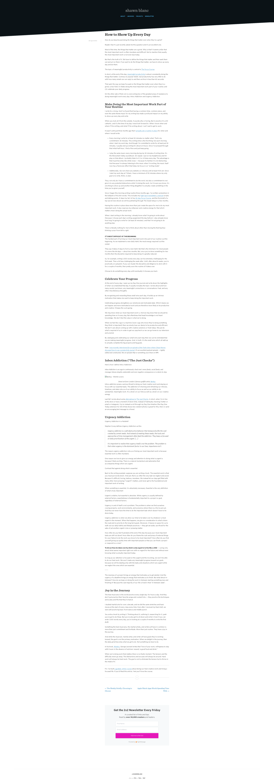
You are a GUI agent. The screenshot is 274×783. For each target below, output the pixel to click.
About (122, 16)
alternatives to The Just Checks (137, 399)
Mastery (117, 646)
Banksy (153, 381)
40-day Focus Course (143, 198)
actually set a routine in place (147, 131)
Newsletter (149, 16)
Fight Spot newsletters (148, 195)
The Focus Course (147, 69)
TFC (135, 778)
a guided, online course (123, 669)
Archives (130, 16)
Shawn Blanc (137, 10)
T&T (144, 778)
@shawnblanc (137, 774)
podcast (160, 195)
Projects (139, 16)
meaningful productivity (136, 74)
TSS (139, 778)
